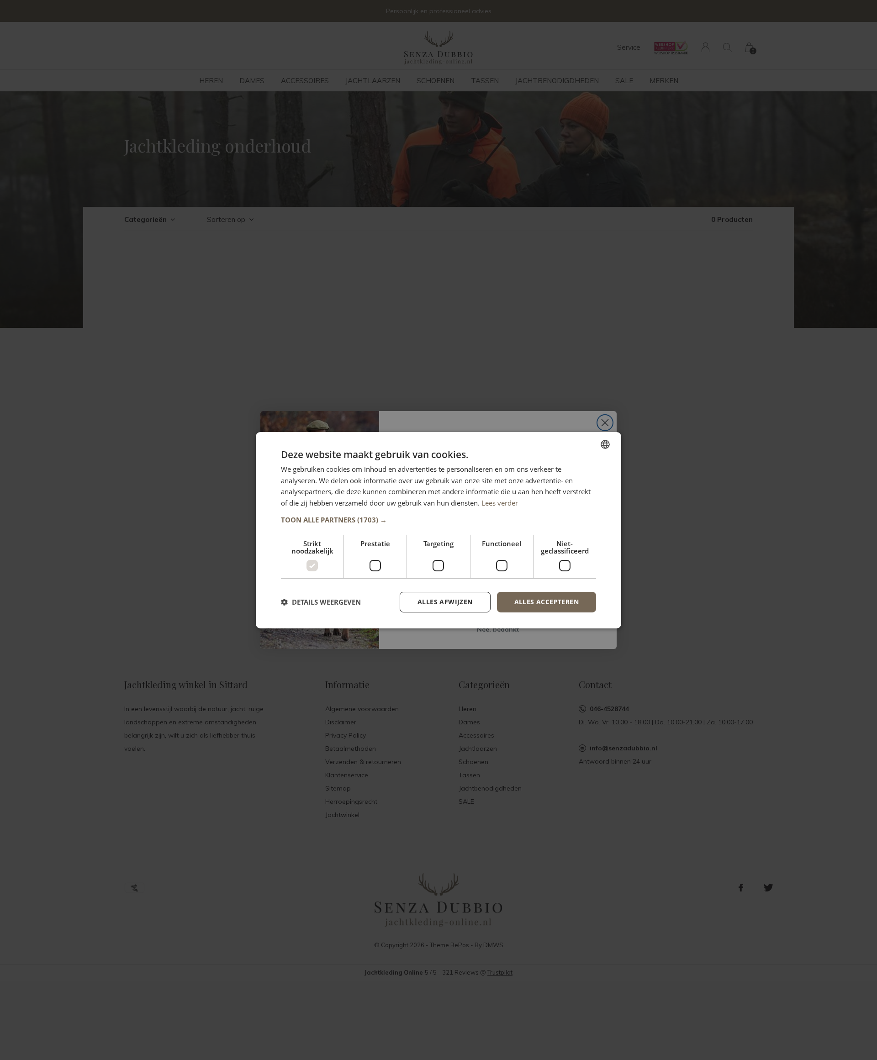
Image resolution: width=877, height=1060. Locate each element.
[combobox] (605, 443)
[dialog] (438, 530)
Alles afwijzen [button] (445, 601)
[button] (438, 520)
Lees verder (499, 502)
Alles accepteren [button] (546, 601)
